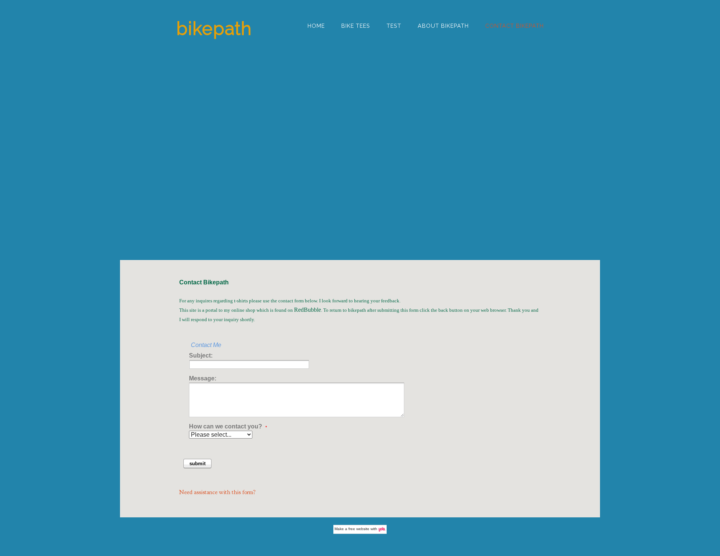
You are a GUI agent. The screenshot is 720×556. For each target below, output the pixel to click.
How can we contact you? (228, 426)
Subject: (201, 355)
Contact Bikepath (514, 26)
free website (358, 529)
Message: (202, 378)
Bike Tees (355, 26)
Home (316, 26)
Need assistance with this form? (217, 492)
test (394, 26)
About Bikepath (443, 26)
